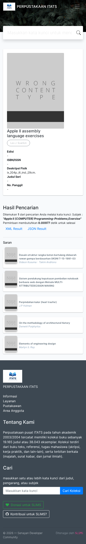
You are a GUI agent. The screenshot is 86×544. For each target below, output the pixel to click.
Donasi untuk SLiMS (26, 505)
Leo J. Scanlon (18, 142)
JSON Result (37, 229)
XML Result (14, 229)
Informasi (10, 396)
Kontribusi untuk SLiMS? (28, 514)
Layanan (9, 401)
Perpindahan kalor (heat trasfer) (38, 302)
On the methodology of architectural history (44, 322)
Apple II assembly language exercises (25, 133)
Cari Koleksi (71, 491)
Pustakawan (12, 406)
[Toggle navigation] (77, 7)
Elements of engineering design (37, 343)
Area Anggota (13, 411)
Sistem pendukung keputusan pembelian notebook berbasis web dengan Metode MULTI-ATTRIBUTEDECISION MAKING (48, 282)
